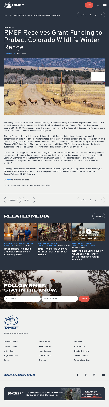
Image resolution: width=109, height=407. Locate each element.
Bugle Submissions (11, 356)
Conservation (9, 53)
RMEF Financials (45, 347)
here (9, 180)
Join (89, 5)
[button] (90, 15)
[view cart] (98, 5)
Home (5, 15)
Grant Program (45, 356)
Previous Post (12, 200)
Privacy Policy (79, 347)
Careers (7, 360)
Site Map (42, 360)
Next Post (28, 200)
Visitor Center (9, 351)
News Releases (45, 351)
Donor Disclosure (81, 356)
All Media (99, 216)
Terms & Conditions (82, 360)
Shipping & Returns (81, 351)
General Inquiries (10, 347)
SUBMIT (84, 299)
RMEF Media (12, 15)
